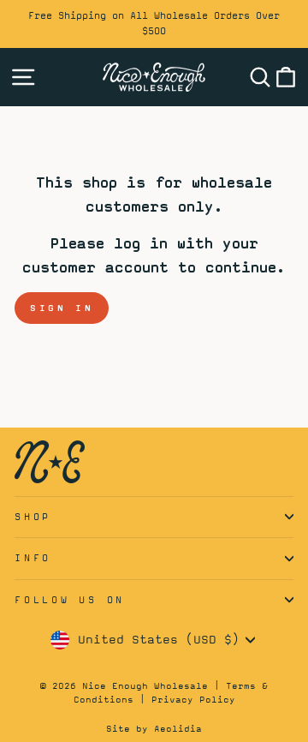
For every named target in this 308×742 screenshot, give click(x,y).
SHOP (33, 517)
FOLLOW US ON (70, 600)
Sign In (61, 308)
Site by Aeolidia (154, 728)
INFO (33, 558)
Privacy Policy (193, 699)
